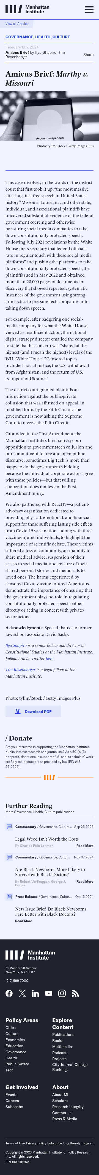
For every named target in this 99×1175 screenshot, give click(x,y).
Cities (11, 1027)
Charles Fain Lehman (36, 846)
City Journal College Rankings (69, 1067)
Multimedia (62, 1046)
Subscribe (14, 1106)
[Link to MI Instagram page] (62, 995)
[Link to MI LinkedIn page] (35, 995)
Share (88, 54)
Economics (15, 1039)
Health (43, 36)
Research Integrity (68, 1106)
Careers (12, 1100)
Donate (20, 737)
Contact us (62, 1112)
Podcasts (60, 1052)
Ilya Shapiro (45, 52)
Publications (63, 1034)
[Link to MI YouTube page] (48, 994)
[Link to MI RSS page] (75, 995)
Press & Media (64, 1118)
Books (57, 1040)
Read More (85, 846)
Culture (61, 36)
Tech (9, 1070)
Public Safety (17, 1063)
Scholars (60, 1100)
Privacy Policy (36, 1143)
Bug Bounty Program (78, 1143)
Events (11, 1094)
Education (14, 1045)
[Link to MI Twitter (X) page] (22, 995)
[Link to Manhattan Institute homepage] (30, 958)
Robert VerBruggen (35, 881)
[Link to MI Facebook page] (9, 995)
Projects (59, 1058)
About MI (60, 1094)
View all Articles (17, 23)
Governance (19, 36)
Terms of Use (15, 1143)
